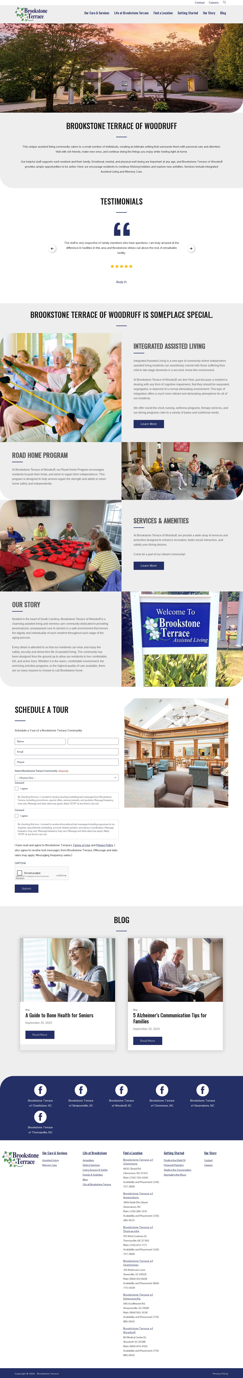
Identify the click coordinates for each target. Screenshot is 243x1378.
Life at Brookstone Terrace (97, 1184)
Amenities (88, 1160)
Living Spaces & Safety (95, 1170)
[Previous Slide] (52, 248)
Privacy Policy (104, 845)
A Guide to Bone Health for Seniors (59, 1015)
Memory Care (49, 1165)
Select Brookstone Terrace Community (41, 770)
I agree (24, 788)
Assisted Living (50, 1160)
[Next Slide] (190, 248)
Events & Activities (93, 1174)
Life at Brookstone (95, 1153)
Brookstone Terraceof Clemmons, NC (162, 1103)
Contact (200, 2)
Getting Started (174, 1153)
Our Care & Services (54, 1153)
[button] (224, 2)
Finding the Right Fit (175, 1160)
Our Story (210, 1153)
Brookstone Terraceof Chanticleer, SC (40, 1103)
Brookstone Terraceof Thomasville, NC (40, 1129)
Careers (214, 2)
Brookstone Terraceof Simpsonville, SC (80, 1103)
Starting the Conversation (177, 1170)
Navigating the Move (175, 1174)
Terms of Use (81, 845)
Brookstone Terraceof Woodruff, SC (121, 1103)
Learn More (149, 423)
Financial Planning (174, 1165)
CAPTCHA (20, 863)
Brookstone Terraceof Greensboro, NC (202, 1103)
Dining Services (91, 1165)
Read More (40, 1035)
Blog (27, 1009)
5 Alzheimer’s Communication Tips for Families (170, 1018)
